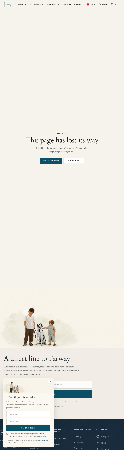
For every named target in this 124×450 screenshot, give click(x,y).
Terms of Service (54, 406)
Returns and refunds (59, 438)
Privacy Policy (43, 440)
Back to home (73, 161)
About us (66, 4)
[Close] (50, 381)
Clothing (19, 4)
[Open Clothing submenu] (25, 4)
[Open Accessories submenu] (42, 4)
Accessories (35, 4)
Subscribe (28, 428)
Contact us (55, 444)
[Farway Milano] (8, 4)
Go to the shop (51, 160)
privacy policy (74, 402)
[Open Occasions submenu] (58, 4)
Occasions (52, 4)
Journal (77, 4)
